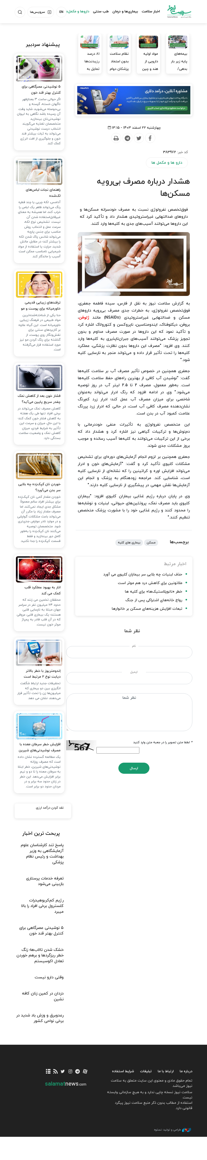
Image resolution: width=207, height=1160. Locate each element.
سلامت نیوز (179, 11)
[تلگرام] (77, 1072)
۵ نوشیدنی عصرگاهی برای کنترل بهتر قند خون (41, 89)
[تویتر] (63, 1072)
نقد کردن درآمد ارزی (50, 808)
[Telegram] (127, 138)
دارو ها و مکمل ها (166, 162)
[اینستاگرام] (70, 1072)
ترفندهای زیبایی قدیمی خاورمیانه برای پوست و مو (41, 305)
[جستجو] (20, 12)
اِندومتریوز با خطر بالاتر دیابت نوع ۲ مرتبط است (42, 674)
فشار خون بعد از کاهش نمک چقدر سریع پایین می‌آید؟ (39, 399)
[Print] (116, 138)
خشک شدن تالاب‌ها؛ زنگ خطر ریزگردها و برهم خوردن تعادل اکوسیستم (40, 955)
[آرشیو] (48, 1072)
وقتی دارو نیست (49, 977)
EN (61, 12)
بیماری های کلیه (129, 542)
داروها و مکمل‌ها (76, 11)
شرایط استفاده (123, 1071)
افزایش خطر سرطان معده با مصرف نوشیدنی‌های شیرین (40, 747)
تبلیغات (146, 1071)
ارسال (134, 768)
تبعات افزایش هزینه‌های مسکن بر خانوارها (147, 609)
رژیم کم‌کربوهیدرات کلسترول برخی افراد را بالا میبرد (42, 906)
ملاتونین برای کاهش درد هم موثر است (150, 583)
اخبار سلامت (151, 11)
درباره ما (186, 1071)
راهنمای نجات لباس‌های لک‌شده (43, 192)
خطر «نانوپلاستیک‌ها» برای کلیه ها (153, 591)
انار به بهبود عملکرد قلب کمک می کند (42, 590)
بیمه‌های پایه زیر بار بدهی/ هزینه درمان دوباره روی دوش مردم (178, 72)
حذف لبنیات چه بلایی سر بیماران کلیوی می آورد (142, 574)
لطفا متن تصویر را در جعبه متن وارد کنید (162, 742)
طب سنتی (101, 11)
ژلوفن (84, 317)
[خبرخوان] (55, 1072)
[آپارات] (85, 1072)
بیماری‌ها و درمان (125, 11)
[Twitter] (139, 138)
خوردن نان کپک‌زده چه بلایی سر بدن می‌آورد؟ (39, 487)
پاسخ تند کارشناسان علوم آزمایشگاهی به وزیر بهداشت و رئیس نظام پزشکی (42, 853)
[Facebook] (150, 138)
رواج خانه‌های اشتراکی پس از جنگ (153, 600)
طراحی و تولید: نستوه (167, 1130)
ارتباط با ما (166, 1071)
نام (134, 646)
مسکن (151, 542)
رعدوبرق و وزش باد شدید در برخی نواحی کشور (40, 1018)
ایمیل (134, 672)
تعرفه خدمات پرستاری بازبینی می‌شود (45, 881)
